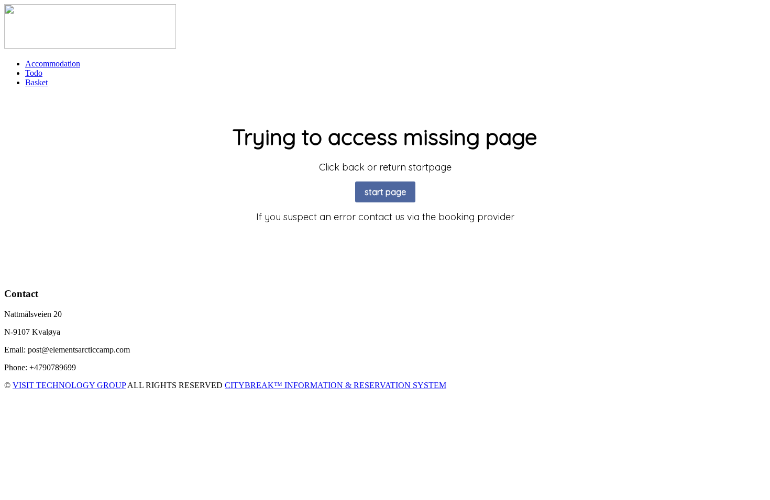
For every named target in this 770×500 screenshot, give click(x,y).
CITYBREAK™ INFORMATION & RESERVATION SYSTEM (335, 385)
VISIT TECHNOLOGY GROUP (69, 385)
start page (385, 192)
